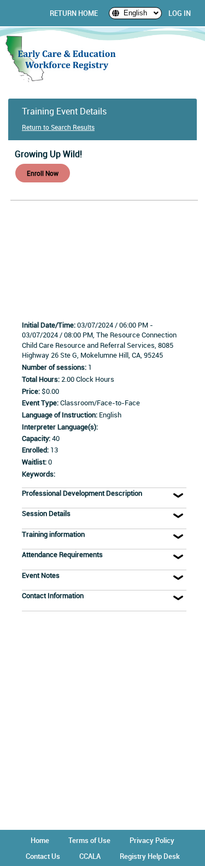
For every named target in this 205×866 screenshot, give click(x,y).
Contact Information (53, 595)
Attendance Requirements (62, 554)
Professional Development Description (82, 493)
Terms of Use (89, 840)
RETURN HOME (74, 13)
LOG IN (179, 13)
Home (40, 840)
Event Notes (41, 575)
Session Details (46, 513)
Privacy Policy (152, 840)
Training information (53, 534)
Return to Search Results (58, 127)
